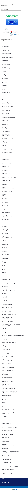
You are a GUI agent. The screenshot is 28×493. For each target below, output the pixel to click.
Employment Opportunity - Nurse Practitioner (7, 57)
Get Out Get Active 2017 (5, 286)
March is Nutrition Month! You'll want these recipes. (8, 396)
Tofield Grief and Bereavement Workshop (7, 339)
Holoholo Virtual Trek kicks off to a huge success (8, 469)
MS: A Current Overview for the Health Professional (8, 417)
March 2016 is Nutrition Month (6, 325)
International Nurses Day (5, 79)
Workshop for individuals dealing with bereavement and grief (9, 342)
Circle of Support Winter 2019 (6, 212)
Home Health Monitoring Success (6, 233)
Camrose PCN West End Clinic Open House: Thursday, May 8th (9, 391)
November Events (4, 223)
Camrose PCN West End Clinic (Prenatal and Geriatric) (4, 484)
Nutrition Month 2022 (5, 47)
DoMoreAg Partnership (5, 266)
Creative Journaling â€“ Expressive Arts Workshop (8, 445)
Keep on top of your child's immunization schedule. (8, 93)
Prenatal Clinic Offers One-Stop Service (7, 230)
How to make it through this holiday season (7, 332)
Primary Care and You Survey (5, 301)
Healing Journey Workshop (5, 441)
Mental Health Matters (5, 60)
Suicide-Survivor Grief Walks (5, 248)
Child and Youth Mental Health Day (6, 82)
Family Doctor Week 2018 (5, 220)
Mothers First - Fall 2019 (5, 145)
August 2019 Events (4, 155)
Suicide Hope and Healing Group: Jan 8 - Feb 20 (8, 367)
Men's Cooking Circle (4, 251)
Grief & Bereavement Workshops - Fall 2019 (7, 138)
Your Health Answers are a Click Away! (6, 462)
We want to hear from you (5, 406)
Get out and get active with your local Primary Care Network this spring (11, 324)
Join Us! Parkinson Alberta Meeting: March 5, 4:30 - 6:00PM (9, 398)
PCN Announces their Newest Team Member (7, 465)
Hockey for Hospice (4, 297)
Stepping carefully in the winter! (6, 296)
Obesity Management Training (5, 416)
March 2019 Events (4, 194)
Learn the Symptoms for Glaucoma (6, 96)
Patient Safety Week (4, 226)
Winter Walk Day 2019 (5, 202)
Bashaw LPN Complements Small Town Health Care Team (9, 234)
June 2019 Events (4, 167)
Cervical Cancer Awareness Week (6, 110)
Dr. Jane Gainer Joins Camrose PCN (6, 227)
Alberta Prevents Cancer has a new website (7, 381)
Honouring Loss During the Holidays (6, 53)
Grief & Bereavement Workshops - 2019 (7, 191)
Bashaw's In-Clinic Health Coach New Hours (7, 262)
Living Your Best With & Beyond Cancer (7, 236)
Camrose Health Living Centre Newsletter (7, 307)
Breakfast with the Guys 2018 (5, 241)
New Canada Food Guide (5, 205)
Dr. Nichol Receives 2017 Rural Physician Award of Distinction (9, 283)
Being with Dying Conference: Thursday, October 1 (8, 350)
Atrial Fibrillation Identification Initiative (7, 452)
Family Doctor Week (4, 300)
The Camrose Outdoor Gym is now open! (7, 346)
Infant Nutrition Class (4, 160)
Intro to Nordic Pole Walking (5, 153)
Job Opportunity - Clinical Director (6, 141)
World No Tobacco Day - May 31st (6, 384)
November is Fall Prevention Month (6, 336)
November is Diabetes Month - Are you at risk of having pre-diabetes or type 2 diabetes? (13, 335)
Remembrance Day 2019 (5, 127)
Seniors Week (3, 261)
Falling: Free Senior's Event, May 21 (6, 359)
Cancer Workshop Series (5, 444)
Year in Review (4, 403)
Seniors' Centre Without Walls (6, 282)
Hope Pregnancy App (4, 198)
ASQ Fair (3, 195)
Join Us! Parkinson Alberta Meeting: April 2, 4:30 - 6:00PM (9, 392)
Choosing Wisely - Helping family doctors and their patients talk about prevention (12, 308)
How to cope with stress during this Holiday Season (8, 294)
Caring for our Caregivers (5, 244)
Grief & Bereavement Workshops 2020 (7, 121)
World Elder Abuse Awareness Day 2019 (7, 166)
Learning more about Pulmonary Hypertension (7, 81)
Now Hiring (3, 265)
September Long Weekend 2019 (6, 146)
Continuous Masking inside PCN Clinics (7, 68)
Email (1, 481)
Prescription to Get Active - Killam (6, 273)
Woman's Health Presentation (5, 448)
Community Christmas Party (5, 219)
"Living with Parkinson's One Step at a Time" (7, 180)
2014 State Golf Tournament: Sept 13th (7, 377)
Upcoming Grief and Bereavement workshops (7, 343)
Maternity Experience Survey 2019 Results (7, 163)
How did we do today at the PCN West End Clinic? (8, 430)
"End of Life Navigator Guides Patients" (7, 215)
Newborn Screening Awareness (6, 64)
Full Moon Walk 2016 (4, 328)
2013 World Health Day (5, 424)
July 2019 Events (4, 162)
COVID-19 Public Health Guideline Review (7, 106)
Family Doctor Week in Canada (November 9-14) (8, 338)
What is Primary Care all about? (6, 455)
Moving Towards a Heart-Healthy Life (6, 103)
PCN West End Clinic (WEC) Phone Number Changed (8, 287)
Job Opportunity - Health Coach (6, 124)
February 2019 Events (5, 201)
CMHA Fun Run (4, 272)
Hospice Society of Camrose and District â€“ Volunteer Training (10, 378)
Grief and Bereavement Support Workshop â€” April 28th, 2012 (10, 466)
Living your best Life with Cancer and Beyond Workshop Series (9, 431)
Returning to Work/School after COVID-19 (7, 74)
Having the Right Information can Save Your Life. (8, 463)
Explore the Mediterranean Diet (6, 100)
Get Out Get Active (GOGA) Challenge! (7, 360)
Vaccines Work (4, 71)
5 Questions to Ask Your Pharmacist (6, 131)
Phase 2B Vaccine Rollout (5, 89)
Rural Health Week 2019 (5, 170)
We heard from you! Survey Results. (6, 385)
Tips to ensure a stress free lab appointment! (7, 88)
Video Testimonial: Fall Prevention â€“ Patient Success (9, 314)
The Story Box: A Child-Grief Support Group (7, 216)
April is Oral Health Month (5, 86)
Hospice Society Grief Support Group (6, 311)
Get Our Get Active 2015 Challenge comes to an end (8, 353)
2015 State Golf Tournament (5, 357)
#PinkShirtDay (4, 276)
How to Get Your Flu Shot (5, 109)
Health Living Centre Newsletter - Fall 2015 (7, 352)
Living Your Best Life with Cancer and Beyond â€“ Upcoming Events (10, 451)
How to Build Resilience (5, 78)
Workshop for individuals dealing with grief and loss (8, 370)
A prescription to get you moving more (7, 289)
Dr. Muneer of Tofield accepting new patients (7, 371)
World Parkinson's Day (5, 187)
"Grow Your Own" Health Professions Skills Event (8, 268)
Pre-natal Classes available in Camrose (7, 317)
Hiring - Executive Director (5, 156)
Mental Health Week (4, 85)
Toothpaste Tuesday (4, 345)
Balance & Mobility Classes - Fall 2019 (7, 149)
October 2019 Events (4, 139)
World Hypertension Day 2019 (6, 173)
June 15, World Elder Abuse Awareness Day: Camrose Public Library (10, 318)
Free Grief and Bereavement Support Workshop (8, 412)
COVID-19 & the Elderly (5, 114)
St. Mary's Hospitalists (4, 280)
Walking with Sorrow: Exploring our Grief (7, 208)
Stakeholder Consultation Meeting (6, 413)
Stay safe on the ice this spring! (6, 92)
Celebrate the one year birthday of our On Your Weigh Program (10, 427)
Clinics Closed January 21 (5, 206)
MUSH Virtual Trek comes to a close (6, 423)
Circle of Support (4, 275)
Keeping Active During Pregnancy (6, 148)
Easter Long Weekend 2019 (5, 184)
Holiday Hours (4, 402)
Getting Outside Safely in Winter (6, 102)
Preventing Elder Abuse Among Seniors (7, 237)
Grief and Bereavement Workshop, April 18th (7, 363)
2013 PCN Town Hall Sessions (5, 426)
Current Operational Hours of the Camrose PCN (8, 107)
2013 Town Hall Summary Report (6, 419)
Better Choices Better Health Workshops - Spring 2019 (9, 177)
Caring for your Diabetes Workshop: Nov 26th (7, 405)
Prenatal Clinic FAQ (4, 142)
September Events (4, 247)
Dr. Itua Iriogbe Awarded (5, 255)
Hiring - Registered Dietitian (5, 159)
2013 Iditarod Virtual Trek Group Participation (7, 434)
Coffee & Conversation (5, 209)
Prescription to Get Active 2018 (6, 279)
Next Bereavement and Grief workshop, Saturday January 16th (9, 331)
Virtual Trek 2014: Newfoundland (6, 399)
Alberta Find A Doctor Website (6, 134)
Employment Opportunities (5, 46)
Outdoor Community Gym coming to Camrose (7, 364)
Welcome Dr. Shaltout (4, 222)
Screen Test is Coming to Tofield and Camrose (7, 356)
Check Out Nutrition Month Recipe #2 (6, 395)
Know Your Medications (5, 374)
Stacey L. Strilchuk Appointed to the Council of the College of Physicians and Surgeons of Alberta (14, 229)
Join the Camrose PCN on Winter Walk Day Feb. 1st (8, 290)
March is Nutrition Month (5, 470)
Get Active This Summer (5, 75)
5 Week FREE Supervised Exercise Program (7, 349)
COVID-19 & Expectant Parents (6, 113)
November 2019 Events (5, 128)
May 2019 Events (4, 181)
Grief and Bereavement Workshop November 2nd (8, 409)
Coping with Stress (4, 61)
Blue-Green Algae (4, 67)
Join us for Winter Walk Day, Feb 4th (6, 366)
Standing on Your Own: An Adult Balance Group (8, 152)
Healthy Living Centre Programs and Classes (7, 473)
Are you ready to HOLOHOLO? (5, 472)
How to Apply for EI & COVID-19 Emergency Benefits (8, 117)
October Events (4, 240)
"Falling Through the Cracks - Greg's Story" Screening (8, 169)
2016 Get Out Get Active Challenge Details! (7, 321)
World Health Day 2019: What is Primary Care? (8, 188)
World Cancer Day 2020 (5, 120)
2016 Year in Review (4, 293)
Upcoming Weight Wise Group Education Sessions (8, 420)
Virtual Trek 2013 (4, 438)
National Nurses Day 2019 (5, 174)
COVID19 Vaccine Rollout (5, 99)
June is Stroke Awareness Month (6, 458)
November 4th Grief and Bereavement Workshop (8, 304)
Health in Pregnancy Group (5, 50)
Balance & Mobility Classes (5, 254)
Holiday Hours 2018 (4, 213)
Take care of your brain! (5, 95)
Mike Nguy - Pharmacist (5, 258)
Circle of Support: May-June (5, 269)
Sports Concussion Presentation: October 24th (7, 410)
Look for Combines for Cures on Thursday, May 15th (8, 388)
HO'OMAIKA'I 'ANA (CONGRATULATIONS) (7, 459)
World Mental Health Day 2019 (6, 135)
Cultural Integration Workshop (5, 437)
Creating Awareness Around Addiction (6, 54)
